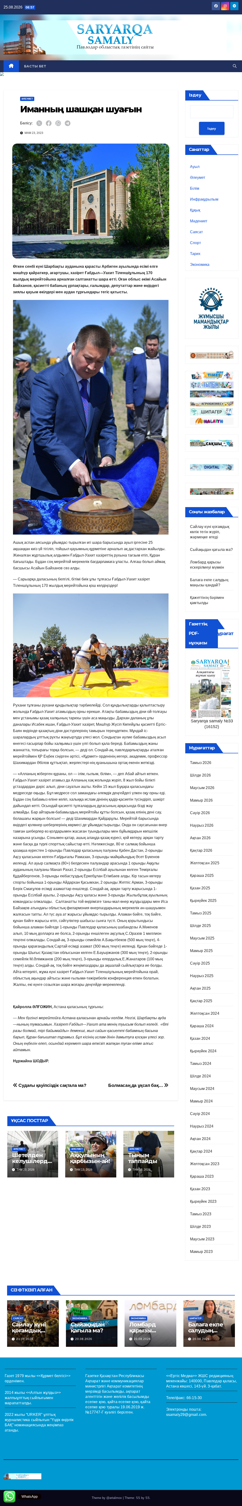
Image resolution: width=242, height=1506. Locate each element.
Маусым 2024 (202, 1089)
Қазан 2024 (200, 1038)
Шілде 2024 (200, 1076)
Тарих (195, 254)
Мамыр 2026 (201, 800)
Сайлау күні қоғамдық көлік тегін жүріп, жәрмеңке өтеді (209, 532)
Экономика (199, 265)
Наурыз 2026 (201, 825)
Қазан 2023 (200, 1189)
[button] (235, 66)
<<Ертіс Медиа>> (181, 1376)
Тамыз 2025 (200, 913)
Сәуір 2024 (200, 1114)
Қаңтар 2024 (201, 1151)
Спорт (195, 243)
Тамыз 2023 (200, 1214)
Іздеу (195, 95)
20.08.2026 (83, 1339)
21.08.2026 (24, 1339)
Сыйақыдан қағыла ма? (211, 550)
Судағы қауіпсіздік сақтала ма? (51, 1085)
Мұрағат (223, 633)
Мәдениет (198, 221)
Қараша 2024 (202, 1026)
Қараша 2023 (202, 1176)
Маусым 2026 (202, 788)
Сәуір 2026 (200, 813)
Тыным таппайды (142, 1158)
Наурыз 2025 (201, 976)
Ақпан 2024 (200, 1139)
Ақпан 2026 (200, 838)
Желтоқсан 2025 (204, 863)
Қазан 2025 (200, 888)
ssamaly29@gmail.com (186, 1415)
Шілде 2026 (200, 775)
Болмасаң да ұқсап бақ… (136, 1085)
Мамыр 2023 (201, 1252)
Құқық (195, 210)
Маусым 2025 (202, 938)
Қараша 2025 (202, 876)
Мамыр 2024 (201, 1101)
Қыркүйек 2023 (203, 1201)
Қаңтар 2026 (201, 850)
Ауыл (194, 167)
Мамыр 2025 (201, 951)
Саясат (196, 232)
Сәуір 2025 (200, 963)
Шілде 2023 (200, 1227)
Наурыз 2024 (201, 1126)
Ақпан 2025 (200, 988)
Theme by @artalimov (107, 1498)
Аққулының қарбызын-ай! (90, 1158)
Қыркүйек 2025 (203, 901)
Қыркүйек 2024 (203, 1051)
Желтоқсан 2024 (204, 1013)
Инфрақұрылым (204, 199)
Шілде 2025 (200, 926)
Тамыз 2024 (200, 1064)
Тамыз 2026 (200, 763)
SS (147, 1498)
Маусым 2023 (202, 1239)
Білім (194, 188)
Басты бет (35, 66)
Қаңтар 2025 (201, 1001)
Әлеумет (27, 98)
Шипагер (196, 1318)
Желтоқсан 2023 (204, 1164)
